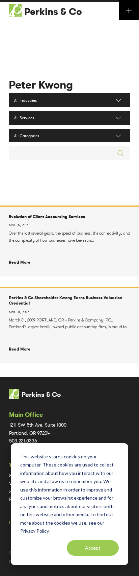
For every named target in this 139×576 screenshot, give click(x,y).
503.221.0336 (23, 441)
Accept (93, 548)
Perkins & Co (53, 11)
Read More (19, 262)
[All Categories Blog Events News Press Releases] (69, 135)
